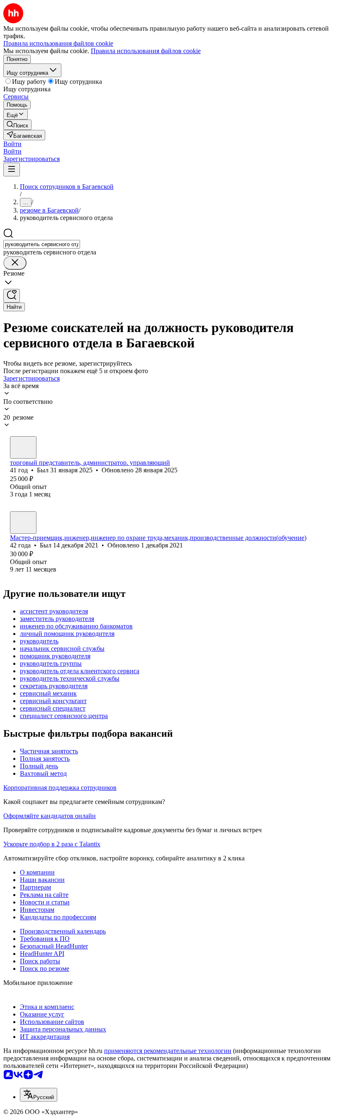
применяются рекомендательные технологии (167, 1050)
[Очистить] (15, 263)
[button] (12, 143)
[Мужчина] (23, 447)
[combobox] (41, 244)
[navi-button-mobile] (11, 169)
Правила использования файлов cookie (146, 50)
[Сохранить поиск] (11, 296)
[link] (17, 125)
